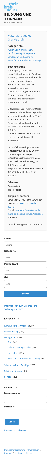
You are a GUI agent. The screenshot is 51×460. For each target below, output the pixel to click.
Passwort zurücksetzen (15, 430)
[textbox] (27, 257)
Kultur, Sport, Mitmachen (20, 49)
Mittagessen (29, 53)
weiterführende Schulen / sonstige (24, 60)
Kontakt (7, 453)
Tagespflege (13, 352)
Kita (9, 341)
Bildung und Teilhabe (18, 16)
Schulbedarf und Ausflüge (20, 56)
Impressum (33, 450)
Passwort (9, 406)
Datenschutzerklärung (14, 450)
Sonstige (8, 376)
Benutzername (12, 393)
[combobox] (25, 258)
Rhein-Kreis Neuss (23, 453)
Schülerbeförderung (14, 370)
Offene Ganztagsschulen (19, 347)
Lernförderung (15, 53)
